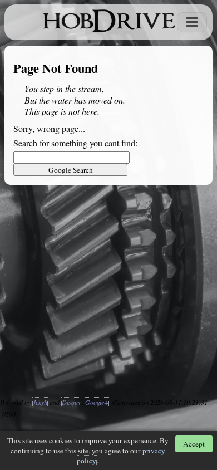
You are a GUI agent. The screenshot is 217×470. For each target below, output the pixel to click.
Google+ (96, 402)
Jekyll (40, 402)
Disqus (71, 402)
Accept (194, 444)
